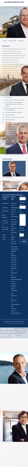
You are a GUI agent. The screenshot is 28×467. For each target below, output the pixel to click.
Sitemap (9, 323)
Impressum (13, 323)
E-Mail (6, 185)
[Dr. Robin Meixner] (14, 161)
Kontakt (5, 323)
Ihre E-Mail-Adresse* (22, 203)
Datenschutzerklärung (15, 313)
